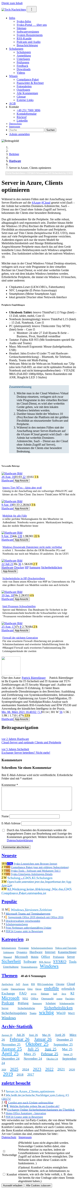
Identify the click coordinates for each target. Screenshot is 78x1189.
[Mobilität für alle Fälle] (12, 501)
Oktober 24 (52, 1058)
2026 (4, 1069)
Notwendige (9, 1155)
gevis (33, 993)
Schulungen (16, 48)
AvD (18, 984)
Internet (50, 952)
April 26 (60, 1034)
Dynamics (21, 952)
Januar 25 (68, 1054)
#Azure (36, 202)
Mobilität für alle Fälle (14, 515)
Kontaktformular (27, 113)
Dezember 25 (65, 1039)
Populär (9, 901)
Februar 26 (19, 1039)
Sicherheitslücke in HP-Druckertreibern (23, 578)
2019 (8, 1074)
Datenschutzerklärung (20, 840)
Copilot (5, 989)
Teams (33, 1013)
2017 (30, 1074)
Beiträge (14, 154)
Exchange (8, 993)
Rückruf (22, 117)
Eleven (38, 989)
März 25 (30, 1054)
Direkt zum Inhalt (12, 3)
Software (29, 962)
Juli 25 (33, 1049)
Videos (21, 72)
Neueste (9, 855)
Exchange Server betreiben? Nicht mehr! (26, 751)
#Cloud (45, 202)
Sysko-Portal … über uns (32, 24)
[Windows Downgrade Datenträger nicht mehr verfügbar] (12, 532)
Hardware (15, 161)
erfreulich (68, 989)
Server (71, 956)
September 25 (63, 1044)
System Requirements (30, 35)
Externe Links (25, 100)
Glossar (21, 96)
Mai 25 (67, 1049)
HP (27, 567)
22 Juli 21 (7, 564)
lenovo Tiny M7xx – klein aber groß (22, 487)
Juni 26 (33, 1034)
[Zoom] (11, 674)
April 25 (10, 1053)
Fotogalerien (24, 86)
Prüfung (23, 1003)
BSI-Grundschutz (45, 984)
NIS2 (25, 998)
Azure (26, 984)
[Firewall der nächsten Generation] (12, 623)
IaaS (55, 993)
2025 (14, 1069)
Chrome (60, 984)
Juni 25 (50, 1049)
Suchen (50, 130)
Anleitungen (8, 952)
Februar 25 (49, 1054)
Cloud (71, 984)
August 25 (12, 1048)
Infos (12, 18)
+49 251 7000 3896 (28, 110)
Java (64, 993)
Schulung (51, 1003)
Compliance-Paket (28, 79)
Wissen (13, 76)
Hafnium (45, 993)
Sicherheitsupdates (14, 1013)
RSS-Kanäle (24, 38)
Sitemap (21, 28)
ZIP (8, 867)
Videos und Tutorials (65, 947)
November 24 (33, 1058)
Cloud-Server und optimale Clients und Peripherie (31, 740)
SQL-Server (45, 962)
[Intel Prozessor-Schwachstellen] (12, 592)
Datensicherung (18, 989)
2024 (25, 1069)
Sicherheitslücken (51, 567)
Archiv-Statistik (17, 1026)
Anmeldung (24, 55)
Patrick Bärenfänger (34, 677)
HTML (10, 863)
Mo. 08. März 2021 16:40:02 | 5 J (22, 712)
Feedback (22, 65)
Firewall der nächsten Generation (20, 637)
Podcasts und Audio (29, 41)
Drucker (19, 567)
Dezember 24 (11, 1058)
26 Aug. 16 (8, 476)
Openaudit (47, 998)
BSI (33, 984)
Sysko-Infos (24, 21)
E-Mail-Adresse (11, 823)
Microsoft (21, 957)
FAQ (23, 993)
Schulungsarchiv (66, 1003)
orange (59, 998)
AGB (12, 103)
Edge (30, 988)
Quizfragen (23, 89)
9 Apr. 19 (7, 504)
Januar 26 (43, 1039)
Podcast (8, 1003)
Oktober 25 (37, 1044)
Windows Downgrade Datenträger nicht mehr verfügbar (32, 547)
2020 (72, 1069)
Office (45, 957)
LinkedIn (22, 120)
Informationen (9, 947)
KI (72, 993)
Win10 (61, 1013)
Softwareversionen (28, 31)
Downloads (23, 69)
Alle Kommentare (27, 93)
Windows (49, 966)
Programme (23, 948)
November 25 (11, 1044)
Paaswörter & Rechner (30, 83)
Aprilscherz (7, 984)
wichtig (46, 1012)
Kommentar (10, 785)
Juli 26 (21, 1034)
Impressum (14, 126)
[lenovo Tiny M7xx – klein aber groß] (12, 473)
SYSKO (59, 961)
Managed (7, 957)
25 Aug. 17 (8, 626)
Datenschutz (15, 123)
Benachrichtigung (27, 45)
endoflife (51, 988)
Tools (72, 962)
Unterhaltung (11, 966)
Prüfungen (23, 62)
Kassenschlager (67, 952)
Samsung (34, 567)
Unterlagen (23, 59)
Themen (9, 975)
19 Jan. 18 (8, 595)
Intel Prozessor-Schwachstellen (19, 606)
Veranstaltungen (29, 966)
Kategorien (12, 939)
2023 (37, 1069)
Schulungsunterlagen (42, 947)
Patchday (70, 998)
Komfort (12, 1174)
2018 (20, 1074)
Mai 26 (46, 1034)
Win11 (71, 1013)
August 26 (7, 1035)
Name (5, 816)
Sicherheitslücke (26, 1008)
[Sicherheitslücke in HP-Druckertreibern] (12, 560)
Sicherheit (11, 961)
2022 (49, 1069)
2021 (61, 1069)
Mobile (34, 957)
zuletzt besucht (16, 1083)
